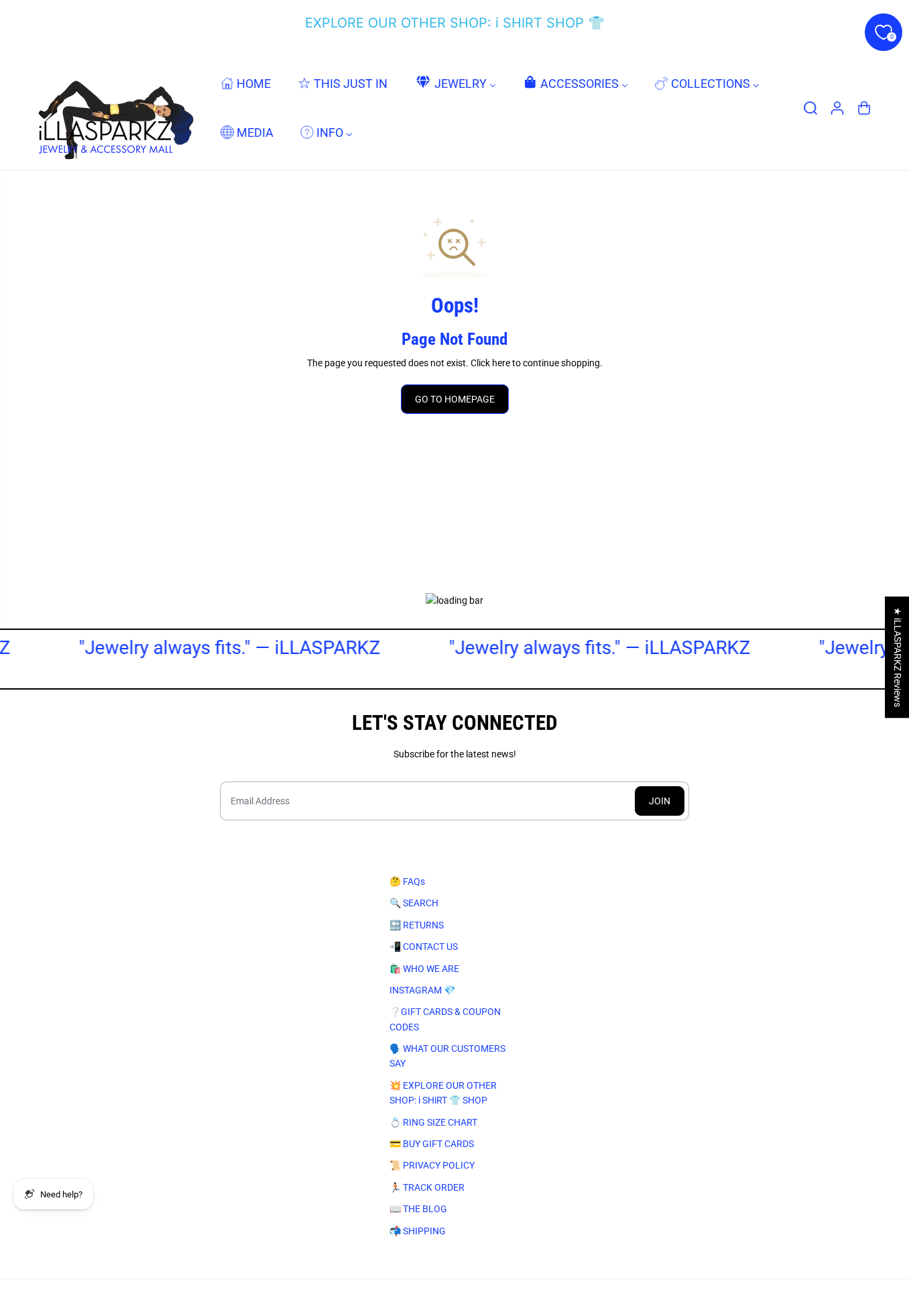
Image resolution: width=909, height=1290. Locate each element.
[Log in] (837, 108)
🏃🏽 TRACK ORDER (427, 1187)
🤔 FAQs (407, 881)
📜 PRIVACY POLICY (432, 1165)
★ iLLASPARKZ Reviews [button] (897, 657)
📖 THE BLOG (418, 1208)
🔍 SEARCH (413, 903)
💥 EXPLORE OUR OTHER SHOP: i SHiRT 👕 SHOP (443, 1093)
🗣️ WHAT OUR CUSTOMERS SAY (447, 1056)
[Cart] (864, 108)
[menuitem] (245, 82)
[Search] (810, 108)
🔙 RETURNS (416, 925)
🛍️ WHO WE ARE (424, 968)
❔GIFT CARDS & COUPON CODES (445, 1019)
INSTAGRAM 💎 (422, 990)
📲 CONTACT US (423, 946)
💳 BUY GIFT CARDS (431, 1143)
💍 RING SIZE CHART (433, 1122)
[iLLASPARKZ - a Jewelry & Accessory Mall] (113, 108)
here (501, 363)
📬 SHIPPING (417, 1231)
